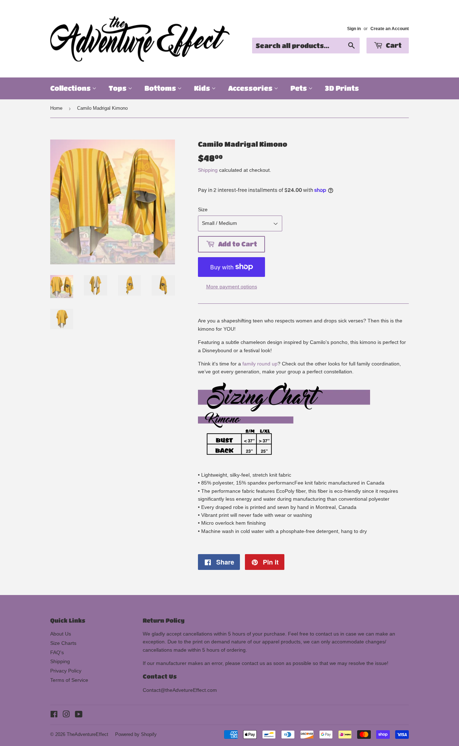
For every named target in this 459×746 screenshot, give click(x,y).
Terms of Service (69, 680)
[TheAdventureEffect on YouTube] (78, 715)
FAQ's (57, 652)
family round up (260, 364)
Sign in (354, 28)
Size (203, 209)
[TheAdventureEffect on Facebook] (54, 715)
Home (56, 108)
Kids (203, 88)
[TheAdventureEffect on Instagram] (66, 715)
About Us (60, 634)
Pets (299, 88)
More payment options (231, 286)
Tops (118, 88)
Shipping (208, 170)
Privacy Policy (65, 671)
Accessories (251, 88)
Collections (71, 88)
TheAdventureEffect (87, 734)
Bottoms (161, 88)
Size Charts (63, 643)
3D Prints (342, 88)
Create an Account (389, 28)
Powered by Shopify (136, 734)
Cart (393, 45)
